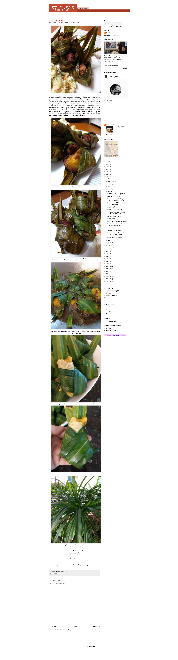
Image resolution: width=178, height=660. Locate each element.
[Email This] (51, 574)
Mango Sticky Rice (112, 218)
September (111, 181)
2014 (108, 266)
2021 (108, 176)
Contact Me (82, 13)
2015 (108, 263)
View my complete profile (111, 35)
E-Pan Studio (110, 304)
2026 (108, 164)
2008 (108, 281)
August (110, 184)
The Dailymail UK (111, 314)
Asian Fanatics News (112, 330)
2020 (108, 251)
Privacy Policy (94, 13)
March (110, 243)
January (110, 248)
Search (65, 13)
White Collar (109, 297)
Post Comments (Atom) (64, 630)
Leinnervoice (109, 293)
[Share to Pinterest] (58, 574)
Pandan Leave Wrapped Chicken (117, 221)
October (110, 179)
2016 (108, 261)
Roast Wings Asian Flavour (115, 216)
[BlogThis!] (52, 574)
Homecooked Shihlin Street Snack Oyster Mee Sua (117, 203)
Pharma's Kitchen (111, 125)
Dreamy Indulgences (112, 295)
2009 (108, 279)
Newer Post (53, 626)
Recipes (73, 13)
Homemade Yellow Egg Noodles (116, 193)
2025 (108, 166)
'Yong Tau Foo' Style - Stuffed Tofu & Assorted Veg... (116, 212)
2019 (108, 253)
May (109, 191)
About (58, 13)
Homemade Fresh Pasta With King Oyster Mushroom (116, 233)
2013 (108, 269)
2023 (108, 171)
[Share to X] (54, 574)
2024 (108, 169)
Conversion (109, 288)
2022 (108, 174)
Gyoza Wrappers (112, 228)
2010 (108, 276)
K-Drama (108, 328)
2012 (108, 271)
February (110, 245)
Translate (119, 26)
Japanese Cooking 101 (113, 291)
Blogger (92, 646)
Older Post (96, 626)
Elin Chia (108, 33)
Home (52, 13)
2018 (108, 256)
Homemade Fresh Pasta (114, 237)
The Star (108, 311)
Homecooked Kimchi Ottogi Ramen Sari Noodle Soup (115, 199)
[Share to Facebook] (56, 574)
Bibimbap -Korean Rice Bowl (115, 209)
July (109, 186)
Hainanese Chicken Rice (114, 196)
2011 (107, 274)
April (109, 240)
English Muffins (111, 207)
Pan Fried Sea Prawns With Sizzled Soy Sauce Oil (115, 224)
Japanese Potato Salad (114, 230)
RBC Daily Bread (111, 321)
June (109, 189)
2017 (108, 258)
